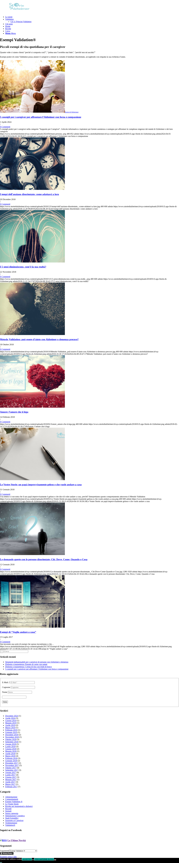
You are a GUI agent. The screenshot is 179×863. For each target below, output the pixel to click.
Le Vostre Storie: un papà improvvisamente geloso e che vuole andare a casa (41, 484)
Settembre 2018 (11, 742)
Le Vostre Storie (12, 804)
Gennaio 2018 (11, 761)
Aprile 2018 (10, 753)
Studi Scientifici (11, 818)
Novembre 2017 (12, 765)
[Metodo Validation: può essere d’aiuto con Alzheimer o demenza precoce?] (32, 334)
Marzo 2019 (10, 728)
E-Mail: (6, 682)
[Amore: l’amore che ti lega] (32, 407)
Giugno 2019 (10, 720)
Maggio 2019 (10, 723)
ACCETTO (27, 859)
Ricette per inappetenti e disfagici (19, 806)
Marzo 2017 (10, 784)
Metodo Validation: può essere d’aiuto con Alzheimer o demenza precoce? (39, 339)
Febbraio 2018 (11, 758)
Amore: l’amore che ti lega (14, 412)
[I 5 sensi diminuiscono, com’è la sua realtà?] (32, 262)
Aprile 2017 (10, 782)
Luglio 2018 (10, 746)
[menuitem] (92, 17)
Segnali (8, 811)
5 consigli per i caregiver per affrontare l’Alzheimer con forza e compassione (40, 117)
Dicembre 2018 (11, 735)
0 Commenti (5, 127)
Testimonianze (11, 823)
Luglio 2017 (10, 775)
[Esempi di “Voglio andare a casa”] (32, 627)
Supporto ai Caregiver (14, 820)
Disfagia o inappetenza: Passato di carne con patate (26, 664)
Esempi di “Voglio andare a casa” (18, 632)
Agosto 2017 (10, 772)
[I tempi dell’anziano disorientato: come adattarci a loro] (32, 189)
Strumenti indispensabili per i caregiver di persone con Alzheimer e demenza (36, 662)
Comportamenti (11, 799)
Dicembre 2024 (11, 716)
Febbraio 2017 (11, 787)
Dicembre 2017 (11, 763)
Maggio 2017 (10, 779)
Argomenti (4, 851)
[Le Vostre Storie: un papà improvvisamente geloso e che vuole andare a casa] (32, 479)
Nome (4, 692)
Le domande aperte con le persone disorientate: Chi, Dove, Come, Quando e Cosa (43, 559)
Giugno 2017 (10, 777)
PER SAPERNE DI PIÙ (44, 859)
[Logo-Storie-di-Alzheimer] (19, 12)
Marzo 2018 (10, 756)
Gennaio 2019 (11, 732)
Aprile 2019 (10, 725)
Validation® (10, 825)
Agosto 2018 (10, 744)
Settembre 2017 (11, 770)
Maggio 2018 (10, 751)
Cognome (6, 687)
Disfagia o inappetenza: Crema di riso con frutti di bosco (28, 667)
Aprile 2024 (10, 718)
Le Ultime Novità (16, 840)
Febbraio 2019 (11, 730)
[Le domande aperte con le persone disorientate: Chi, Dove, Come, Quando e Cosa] (32, 554)
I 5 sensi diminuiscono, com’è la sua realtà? (23, 266)
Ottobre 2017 (10, 768)
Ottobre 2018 (10, 739)
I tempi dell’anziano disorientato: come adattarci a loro (29, 194)
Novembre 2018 (12, 737)
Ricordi (8, 809)
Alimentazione (11, 797)
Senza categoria (11, 813)
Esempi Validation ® (13, 801)
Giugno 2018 (10, 749)
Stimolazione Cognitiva (15, 816)
